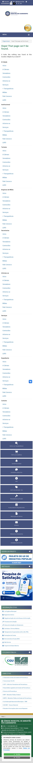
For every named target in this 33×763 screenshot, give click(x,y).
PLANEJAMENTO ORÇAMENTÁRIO (16, 507)
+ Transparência (8, 88)
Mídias (5, 92)
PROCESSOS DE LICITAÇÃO (16, 499)
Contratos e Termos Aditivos (11, 628)
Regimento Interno (9, 614)
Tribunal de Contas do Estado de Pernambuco (15, 677)
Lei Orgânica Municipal (10, 611)
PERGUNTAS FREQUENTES (16, 534)
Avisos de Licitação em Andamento (13, 625)
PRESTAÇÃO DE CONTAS (16, 516)
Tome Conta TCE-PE (8, 681)
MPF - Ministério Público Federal (11, 694)
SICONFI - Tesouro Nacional (10, 705)
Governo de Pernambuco (10, 691)
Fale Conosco (7, 96)
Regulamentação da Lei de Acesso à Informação (17, 618)
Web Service (7, 642)
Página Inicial (6, 41)
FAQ (13, 1)
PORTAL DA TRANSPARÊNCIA (16, 446)
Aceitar (18, 754)
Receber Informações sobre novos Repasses (15, 708)
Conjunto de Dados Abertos (11, 645)
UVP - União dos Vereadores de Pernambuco (15, 684)
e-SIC (16, 481)
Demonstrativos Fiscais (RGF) (12, 639)
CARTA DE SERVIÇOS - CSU (16, 490)
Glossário (6, 1)
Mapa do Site (20, 1)
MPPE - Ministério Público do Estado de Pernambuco (17, 698)
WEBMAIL (16, 525)
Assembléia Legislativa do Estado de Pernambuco (16, 688)
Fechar (17, 757)
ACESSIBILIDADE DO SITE (16, 542)
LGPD (4, 100)
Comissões (6, 77)
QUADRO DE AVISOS (16, 463)
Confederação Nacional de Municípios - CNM (15, 701)
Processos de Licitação (10, 621)
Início (4, 65)
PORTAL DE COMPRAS (16, 455)
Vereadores (6, 73)
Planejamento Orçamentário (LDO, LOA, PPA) (16, 632)
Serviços (5, 85)
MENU (5, 34)
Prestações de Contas (10, 635)
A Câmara (6, 69)
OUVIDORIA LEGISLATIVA (16, 472)
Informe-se (6, 81)
